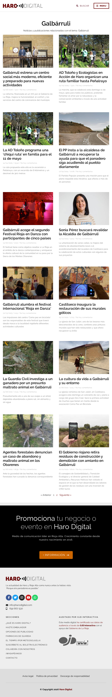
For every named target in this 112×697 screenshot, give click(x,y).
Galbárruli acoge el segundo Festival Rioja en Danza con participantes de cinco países (27, 234)
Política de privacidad (46, 676)
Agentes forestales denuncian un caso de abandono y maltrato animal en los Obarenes (27, 458)
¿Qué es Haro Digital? (18, 623)
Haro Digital (65, 689)
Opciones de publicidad (19, 632)
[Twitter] (15, 597)
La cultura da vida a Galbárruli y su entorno (84, 381)
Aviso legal (27, 676)
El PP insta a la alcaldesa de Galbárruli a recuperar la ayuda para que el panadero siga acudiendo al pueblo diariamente (82, 158)
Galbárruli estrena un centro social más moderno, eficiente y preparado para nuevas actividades (27, 78)
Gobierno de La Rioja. (79, 628)
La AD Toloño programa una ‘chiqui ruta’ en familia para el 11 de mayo (27, 154)
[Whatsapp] (35, 597)
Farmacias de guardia (18, 636)
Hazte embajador (16, 627)
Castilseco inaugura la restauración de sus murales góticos (82, 308)
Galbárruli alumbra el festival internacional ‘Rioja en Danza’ (27, 306)
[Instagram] (22, 597)
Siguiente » (65, 495)
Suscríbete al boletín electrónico (26, 645)
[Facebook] (9, 597)
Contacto (12, 658)
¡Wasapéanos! (14, 653)
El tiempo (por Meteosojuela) (23, 640)
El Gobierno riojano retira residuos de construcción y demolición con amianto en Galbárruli (81, 458)
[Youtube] (28, 597)
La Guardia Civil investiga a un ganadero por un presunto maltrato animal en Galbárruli (27, 383)
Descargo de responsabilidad (75, 676)
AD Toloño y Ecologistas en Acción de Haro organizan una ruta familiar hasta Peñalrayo (83, 76)
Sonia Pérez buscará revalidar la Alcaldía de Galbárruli (83, 232)
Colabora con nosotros (20, 649)
